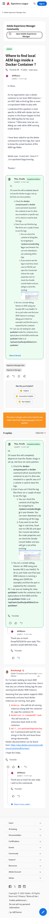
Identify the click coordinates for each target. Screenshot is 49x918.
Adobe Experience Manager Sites (15, 12)
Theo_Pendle (19, 179)
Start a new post (28, 420)
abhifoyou (16, 75)
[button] (14, 69)
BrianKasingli (16, 670)
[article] (24, 534)
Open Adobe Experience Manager (26, 35)
